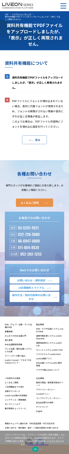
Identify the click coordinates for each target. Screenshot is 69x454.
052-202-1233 (31, 254)
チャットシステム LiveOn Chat (49, 349)
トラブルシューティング (21, 14)
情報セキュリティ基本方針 (16, 423)
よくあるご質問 (11, 382)
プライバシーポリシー (45, 389)
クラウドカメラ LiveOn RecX (48, 354)
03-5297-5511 (28, 228)
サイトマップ (42, 406)
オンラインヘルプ (12, 404)
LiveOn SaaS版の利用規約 (16, 395)
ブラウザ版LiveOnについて (47, 369)
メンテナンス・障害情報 (15, 399)
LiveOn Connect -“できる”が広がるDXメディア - (18, 361)
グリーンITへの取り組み (15, 355)
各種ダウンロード (12, 391)
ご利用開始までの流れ (14, 386)
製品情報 (40, 324)
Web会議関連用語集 (13, 344)
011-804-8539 (28, 247)
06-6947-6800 (29, 241)
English (39, 411)
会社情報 (40, 378)
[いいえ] (65, 442)
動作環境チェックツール (15, 408)
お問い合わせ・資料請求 (15, 427)
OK (35, 449)
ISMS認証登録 (35, 423)
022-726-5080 (29, 234)
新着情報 (9, 331)
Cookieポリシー (43, 393)
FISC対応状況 (48, 423)
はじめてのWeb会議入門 (15, 335)
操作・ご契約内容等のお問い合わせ (43, 427)
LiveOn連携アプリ (44, 358)
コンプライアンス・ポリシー (48, 398)
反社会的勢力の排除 (44, 402)
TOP (6, 14)
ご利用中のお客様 (12, 378)
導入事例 (9, 340)
